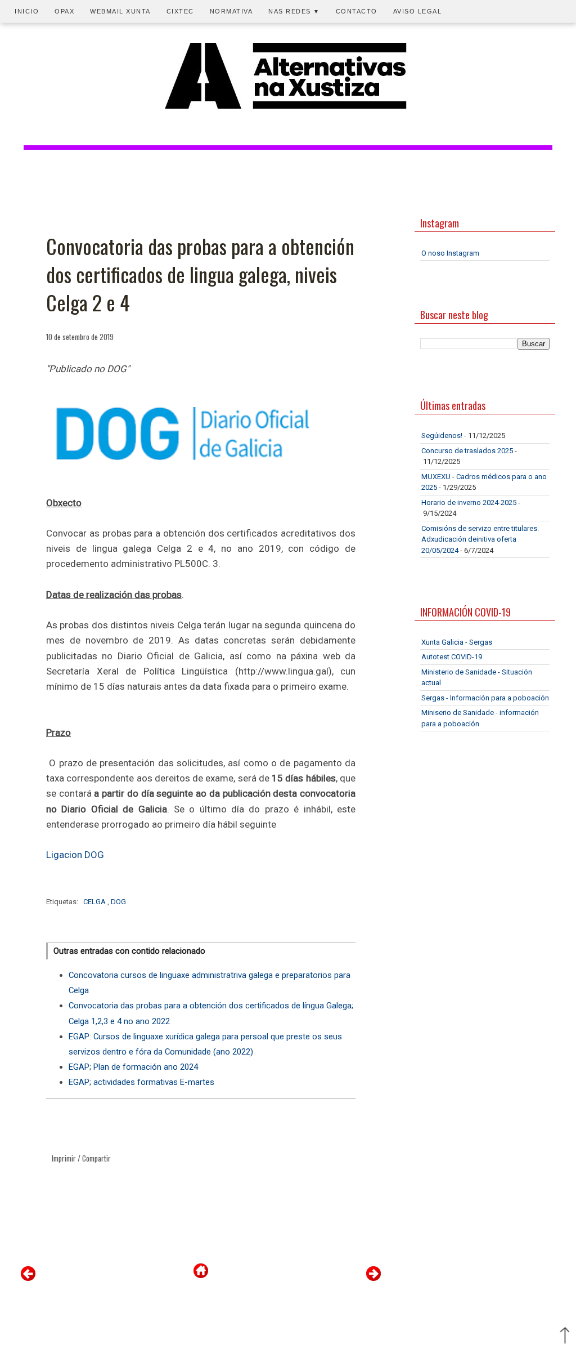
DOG (118, 901)
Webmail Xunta (120, 11)
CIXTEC (180, 11)
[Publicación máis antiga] (373, 1278)
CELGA (95, 901)
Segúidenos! (441, 435)
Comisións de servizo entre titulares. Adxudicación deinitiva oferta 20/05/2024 (480, 539)
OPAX (64, 11)
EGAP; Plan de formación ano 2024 (133, 1067)
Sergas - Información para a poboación (485, 698)
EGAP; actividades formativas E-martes (141, 1082)
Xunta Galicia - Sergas (456, 642)
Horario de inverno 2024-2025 (468, 502)
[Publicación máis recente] (28, 1278)
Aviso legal (417, 11)
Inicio (27, 11)
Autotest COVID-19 (451, 657)
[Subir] (564, 1336)
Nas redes (294, 11)
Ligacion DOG (75, 854)
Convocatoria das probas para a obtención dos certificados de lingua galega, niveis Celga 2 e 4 (200, 274)
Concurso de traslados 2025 (467, 450)
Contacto (356, 11)
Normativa (231, 11)
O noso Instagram (450, 253)
